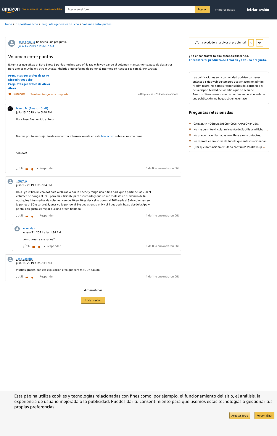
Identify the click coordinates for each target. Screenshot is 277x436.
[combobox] (137, 9)
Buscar (202, 9)
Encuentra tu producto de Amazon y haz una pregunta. (228, 60)
